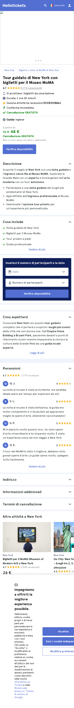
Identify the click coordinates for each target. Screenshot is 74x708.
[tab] (37, 163)
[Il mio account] (69, 5)
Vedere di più (37, 249)
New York (9, 70)
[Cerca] (45, 5)
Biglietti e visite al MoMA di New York (39, 70)
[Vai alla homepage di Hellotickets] (15, 5)
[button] (37, 163)
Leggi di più (37, 352)
